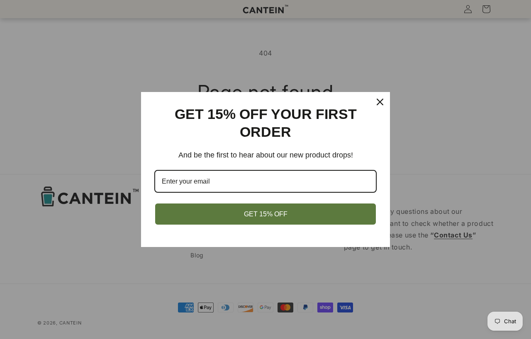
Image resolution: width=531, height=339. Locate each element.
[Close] (380, 102)
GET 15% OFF (265, 214)
